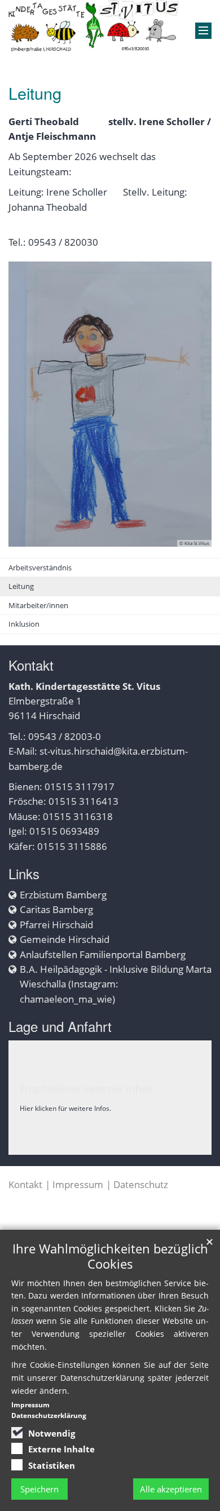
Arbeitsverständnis (40, 567)
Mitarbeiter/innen (38, 605)
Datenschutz (140, 1184)
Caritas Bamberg (56, 909)
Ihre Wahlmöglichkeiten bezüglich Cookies (110, 1256)
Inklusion (23, 624)
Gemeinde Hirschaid (64, 939)
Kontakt (25, 1184)
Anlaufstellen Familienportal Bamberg (103, 954)
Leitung (21, 586)
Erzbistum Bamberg (63, 894)
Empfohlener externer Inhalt (86, 1089)
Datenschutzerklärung (48, 1415)
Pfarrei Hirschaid (56, 924)
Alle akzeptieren (171, 1489)
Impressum (77, 1184)
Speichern (39, 1489)
